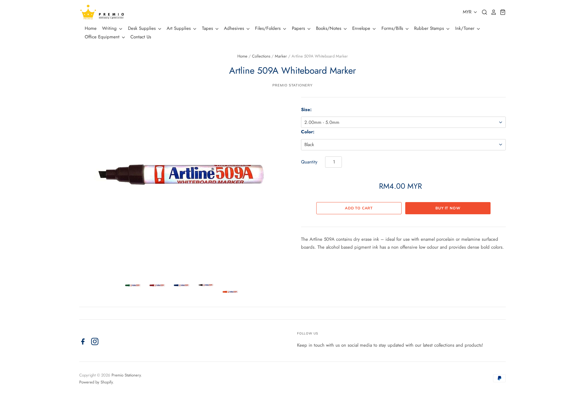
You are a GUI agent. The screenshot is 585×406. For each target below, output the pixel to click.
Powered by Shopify (96, 382)
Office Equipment (103, 36)
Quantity (309, 162)
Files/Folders (268, 28)
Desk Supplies (142, 28)
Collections (261, 56)
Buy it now (447, 208)
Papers (299, 28)
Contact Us (140, 36)
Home (91, 28)
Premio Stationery (292, 85)
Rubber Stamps (429, 28)
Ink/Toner (465, 28)
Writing (110, 28)
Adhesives (235, 28)
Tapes (208, 28)
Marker (281, 56)
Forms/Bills (393, 28)
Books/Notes (329, 28)
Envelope (362, 28)
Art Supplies (179, 28)
